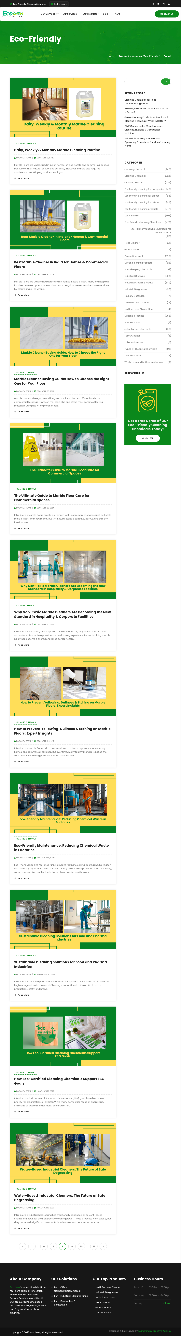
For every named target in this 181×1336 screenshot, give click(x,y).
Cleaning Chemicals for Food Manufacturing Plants (140, 101)
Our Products (89, 14)
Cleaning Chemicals (26, 143)
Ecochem (15, 1287)
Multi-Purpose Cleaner (137, 302)
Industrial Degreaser (135, 289)
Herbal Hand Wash (105, 1297)
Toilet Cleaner (132, 335)
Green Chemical (133, 256)
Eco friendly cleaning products (141, 209)
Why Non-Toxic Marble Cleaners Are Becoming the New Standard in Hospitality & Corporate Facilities (62, 614)
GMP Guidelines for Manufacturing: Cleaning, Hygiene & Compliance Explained (143, 129)
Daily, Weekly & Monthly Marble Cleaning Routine (57, 150)
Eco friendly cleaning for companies (144, 189)
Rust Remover (132, 322)
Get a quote (60, 4)
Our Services (70, 14)
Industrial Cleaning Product (139, 282)
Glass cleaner (132, 249)
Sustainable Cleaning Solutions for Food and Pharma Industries (60, 964)
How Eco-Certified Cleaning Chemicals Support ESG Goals (59, 1081)
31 (94, 1246)
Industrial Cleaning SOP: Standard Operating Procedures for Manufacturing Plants (147, 142)
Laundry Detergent (135, 296)
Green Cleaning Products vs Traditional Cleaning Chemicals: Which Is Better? (146, 119)
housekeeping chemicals (138, 269)
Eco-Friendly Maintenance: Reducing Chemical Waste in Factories (61, 847)
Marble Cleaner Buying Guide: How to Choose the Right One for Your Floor (61, 381)
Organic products (134, 315)
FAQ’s (117, 14)
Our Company (49, 14)
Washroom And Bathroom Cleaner (143, 362)
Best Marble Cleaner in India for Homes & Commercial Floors (61, 264)
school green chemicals (137, 329)
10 (81, 1246)
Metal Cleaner (103, 1312)
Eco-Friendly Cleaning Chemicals (142, 222)
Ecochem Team (23, 157)
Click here (147, 438)
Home (111, 56)
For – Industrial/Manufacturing (71, 1296)
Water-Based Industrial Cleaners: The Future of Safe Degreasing (59, 1197)
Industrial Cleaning (134, 276)
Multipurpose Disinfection (138, 309)
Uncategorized (132, 355)
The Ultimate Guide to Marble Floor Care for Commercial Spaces (52, 497)
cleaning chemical (25, 372)
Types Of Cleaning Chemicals (140, 349)
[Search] (165, 81)
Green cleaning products (138, 262)
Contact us (167, 14)
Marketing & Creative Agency (154, 1331)
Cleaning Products (134, 182)
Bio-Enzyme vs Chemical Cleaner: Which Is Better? (146, 110)
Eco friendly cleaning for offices (141, 195)
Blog (105, 14)
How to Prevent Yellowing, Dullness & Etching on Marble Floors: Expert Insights (62, 731)
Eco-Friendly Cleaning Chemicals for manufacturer (151, 230)
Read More (23, 178)
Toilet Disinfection (134, 342)
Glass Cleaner (103, 1307)
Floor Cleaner (132, 243)
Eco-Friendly (131, 215)
